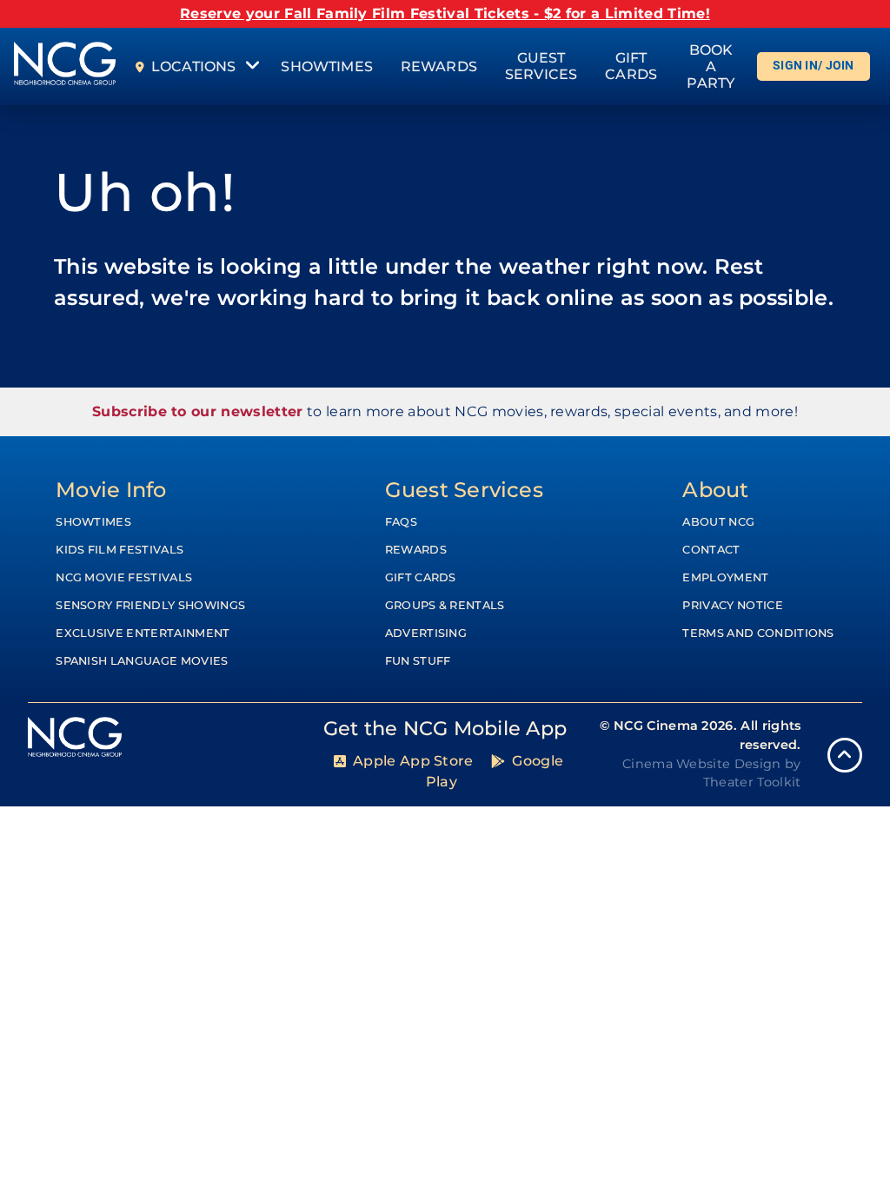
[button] (844, 755)
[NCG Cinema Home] (65, 66)
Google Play (495, 771)
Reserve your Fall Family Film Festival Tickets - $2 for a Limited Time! (445, 13)
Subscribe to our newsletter (197, 411)
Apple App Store (413, 761)
